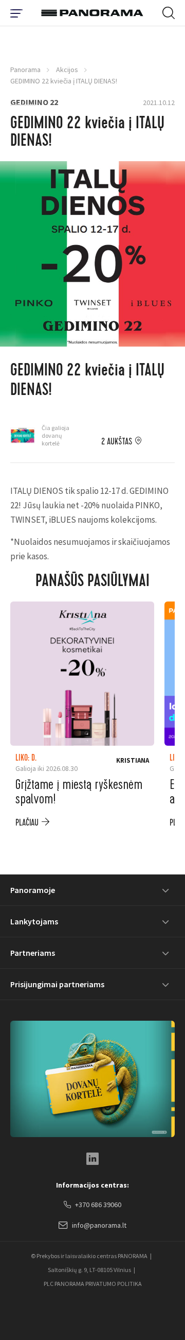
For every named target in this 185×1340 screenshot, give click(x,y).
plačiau (27, 822)
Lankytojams (34, 921)
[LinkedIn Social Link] (92, 1159)
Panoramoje (32, 890)
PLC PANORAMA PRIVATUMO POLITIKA (93, 1283)
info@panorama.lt (99, 1225)
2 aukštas (116, 441)
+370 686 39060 (98, 1204)
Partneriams (32, 953)
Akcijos (67, 69)
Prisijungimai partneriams (57, 984)
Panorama (25, 69)
